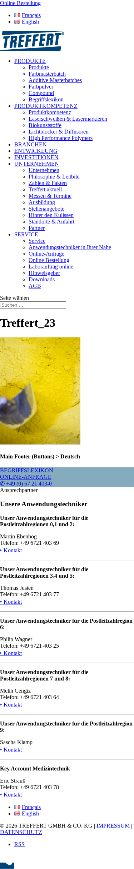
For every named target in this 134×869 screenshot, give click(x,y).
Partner (37, 228)
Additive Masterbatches (55, 80)
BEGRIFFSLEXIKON (26, 470)
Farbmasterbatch (47, 74)
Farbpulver (41, 87)
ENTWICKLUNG (36, 151)
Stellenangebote (46, 209)
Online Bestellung (49, 260)
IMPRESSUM (113, 826)
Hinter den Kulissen (51, 215)
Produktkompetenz (50, 112)
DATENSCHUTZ (21, 832)
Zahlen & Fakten (48, 183)
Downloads (42, 279)
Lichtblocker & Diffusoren (59, 132)
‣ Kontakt (11, 550)
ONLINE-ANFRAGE (25, 477)
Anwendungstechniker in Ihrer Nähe (70, 247)
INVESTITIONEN (36, 157)
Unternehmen (44, 170)
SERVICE (26, 234)
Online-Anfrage (46, 254)
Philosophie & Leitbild (54, 177)
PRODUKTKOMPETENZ (46, 106)
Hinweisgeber (44, 273)
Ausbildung (42, 202)
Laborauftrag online (51, 266)
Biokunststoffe (45, 125)
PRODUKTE (30, 61)
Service (37, 241)
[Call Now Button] (7, 866)
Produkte (39, 67)
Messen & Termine (50, 196)
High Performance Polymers (61, 138)
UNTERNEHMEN (36, 164)
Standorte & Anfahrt (51, 221)
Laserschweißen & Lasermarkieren (68, 119)
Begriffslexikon (46, 99)
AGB (35, 286)
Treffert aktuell (45, 189)
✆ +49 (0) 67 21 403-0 (26, 484)
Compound (41, 93)
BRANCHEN (30, 144)
